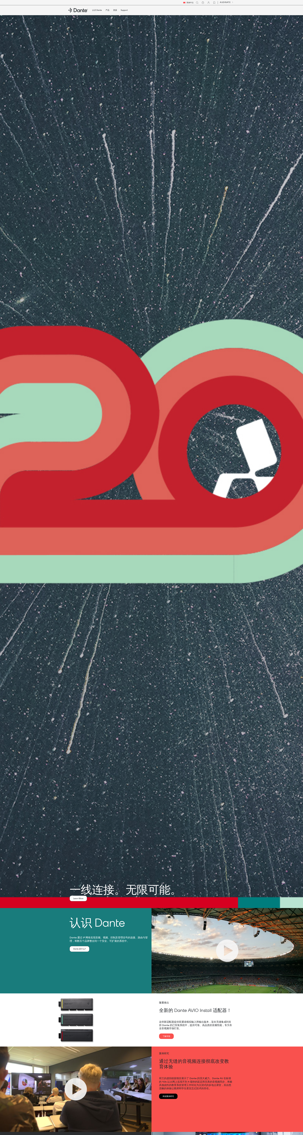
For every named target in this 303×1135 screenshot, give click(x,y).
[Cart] (202, 2)
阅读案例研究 (168, 1096)
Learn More (78, 898)
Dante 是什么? (79, 949)
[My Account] (208, 2)
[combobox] (188, 2)
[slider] (215, 990)
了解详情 (166, 1036)
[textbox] (188, 2)
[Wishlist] (214, 2)
